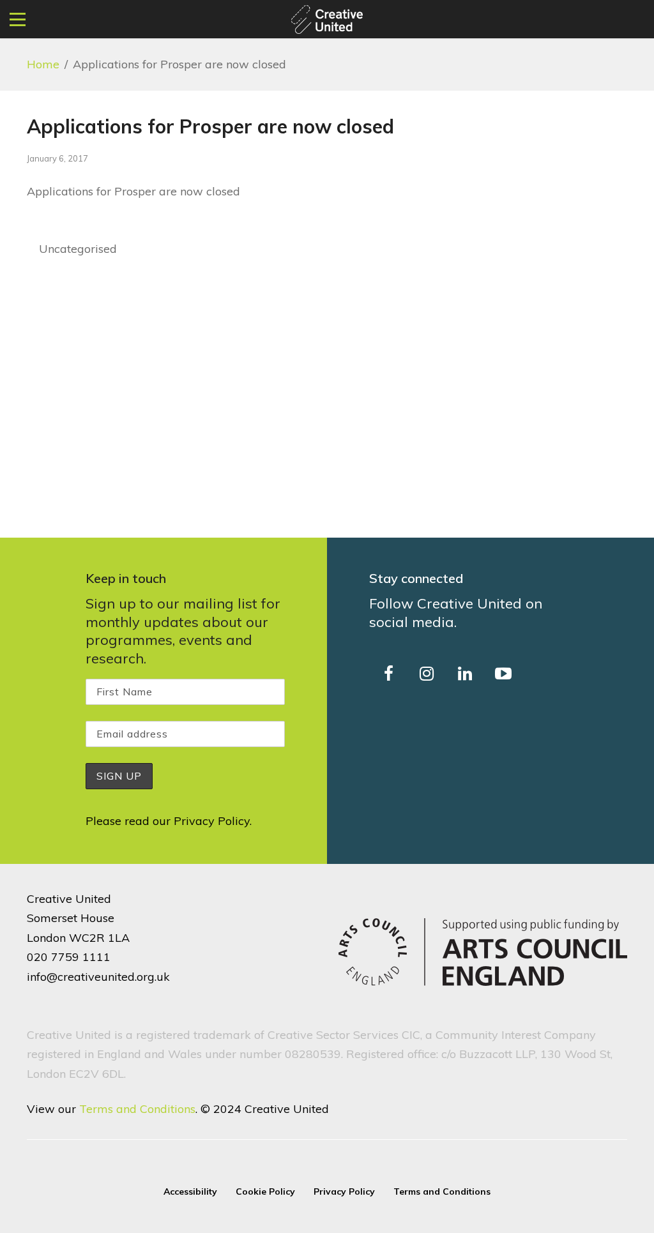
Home (43, 64)
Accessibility (190, 1191)
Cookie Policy (265, 1191)
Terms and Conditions (137, 1108)
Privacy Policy (212, 820)
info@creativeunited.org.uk (98, 976)
